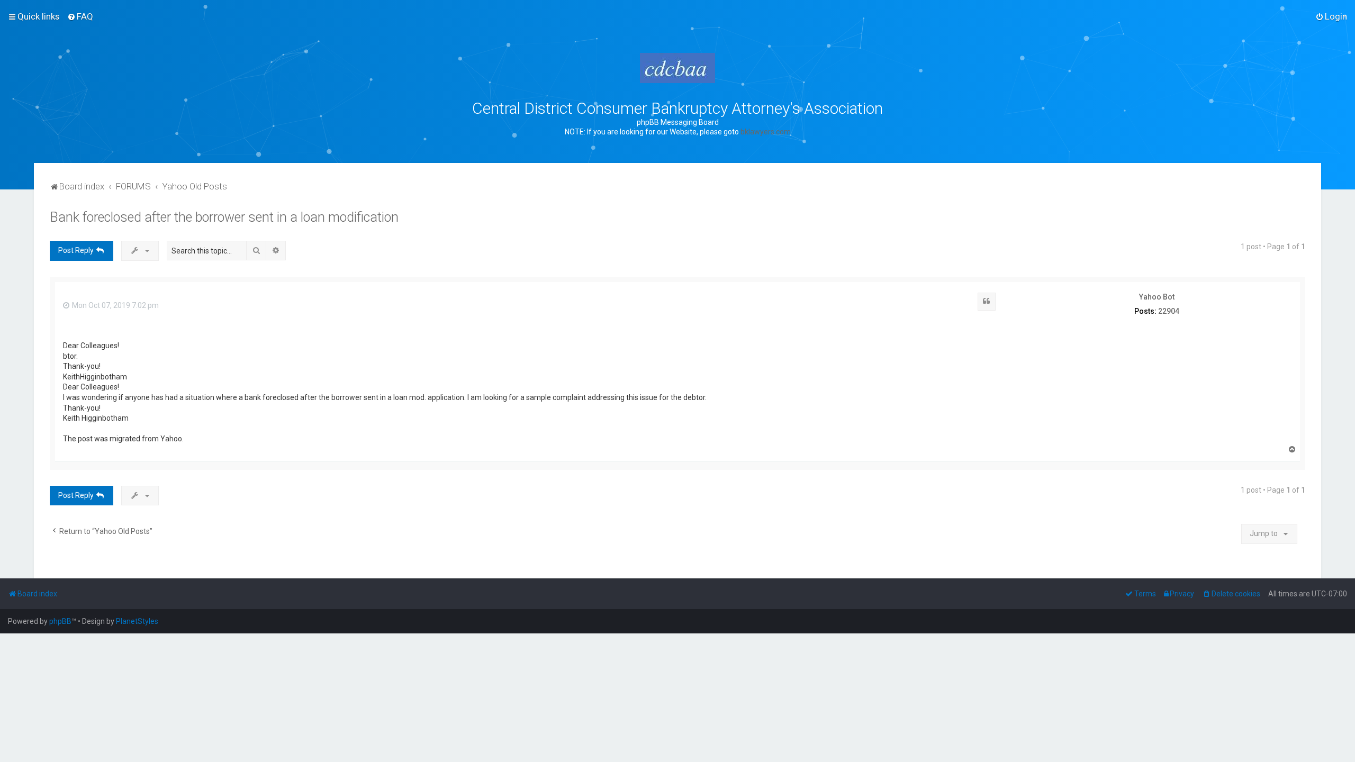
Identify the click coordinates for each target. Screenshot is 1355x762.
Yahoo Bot (1157, 297)
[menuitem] (80, 16)
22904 (1168, 311)
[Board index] (677, 68)
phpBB (60, 621)
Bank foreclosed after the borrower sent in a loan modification (224, 217)
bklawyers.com (765, 132)
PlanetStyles (137, 621)
